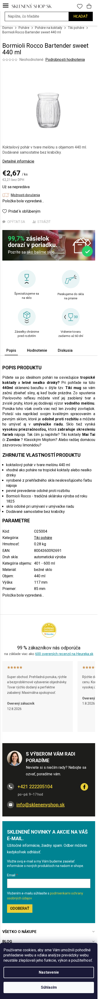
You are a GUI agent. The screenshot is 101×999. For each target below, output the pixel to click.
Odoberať (19, 908)
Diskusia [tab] (65, 350)
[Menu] (5, 6)
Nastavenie (49, 972)
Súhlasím (49, 987)
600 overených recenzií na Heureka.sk (64, 654)
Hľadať (81, 16)
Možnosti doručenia (25, 195)
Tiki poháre (43, 537)
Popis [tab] (11, 350)
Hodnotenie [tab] (37, 350)
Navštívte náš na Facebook (84, 787)
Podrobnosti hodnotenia (65, 59)
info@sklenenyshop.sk (40, 805)
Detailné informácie (18, 161)
